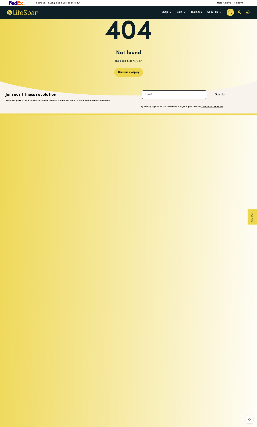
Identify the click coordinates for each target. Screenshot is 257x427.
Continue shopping (128, 72)
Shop (165, 12)
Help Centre (224, 3)
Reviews (238, 3)
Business (196, 12)
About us (212, 12)
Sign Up (219, 94)
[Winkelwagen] (247, 12)
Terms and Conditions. (212, 107)
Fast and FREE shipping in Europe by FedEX (58, 3)
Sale (179, 12)
